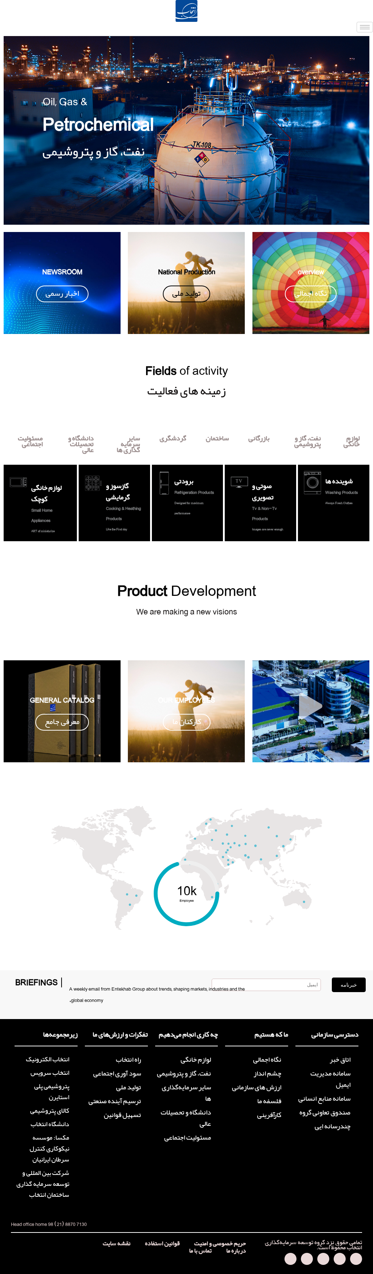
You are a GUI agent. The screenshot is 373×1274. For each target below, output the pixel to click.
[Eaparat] (323, 1259)
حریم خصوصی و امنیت (220, 1243)
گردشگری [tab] (173, 438)
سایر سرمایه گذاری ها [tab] (128, 444)
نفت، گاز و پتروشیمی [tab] (307, 441)
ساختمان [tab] (217, 438)
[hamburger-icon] (365, 27)
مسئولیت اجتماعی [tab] (30, 441)
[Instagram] (307, 1259)
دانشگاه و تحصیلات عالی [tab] (81, 444)
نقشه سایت (116, 1243)
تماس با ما (200, 1251)
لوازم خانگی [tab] (351, 441)
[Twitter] (340, 1259)
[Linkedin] (290, 1259)
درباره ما (236, 1251)
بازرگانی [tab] (259, 438)
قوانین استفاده (162, 1243)
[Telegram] (356, 1259)
